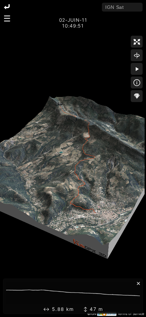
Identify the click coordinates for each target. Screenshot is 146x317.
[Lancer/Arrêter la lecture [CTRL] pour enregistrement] (137, 69)
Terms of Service (130, 314)
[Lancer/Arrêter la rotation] (137, 55)
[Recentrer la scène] (137, 42)
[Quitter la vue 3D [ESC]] (6, 7)
